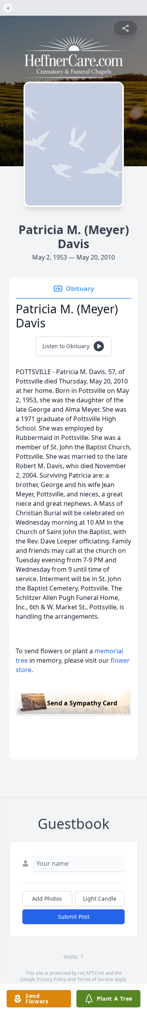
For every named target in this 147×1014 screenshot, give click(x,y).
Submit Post (73, 916)
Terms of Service (95, 979)
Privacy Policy (51, 979)
